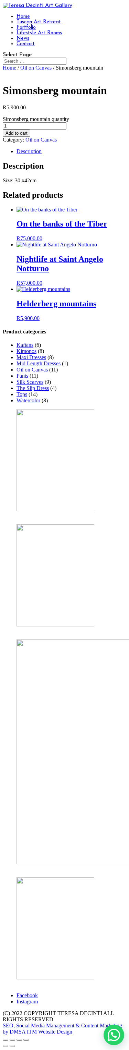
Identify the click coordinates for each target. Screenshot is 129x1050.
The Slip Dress (33, 388)
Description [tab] (29, 151)
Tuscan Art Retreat (39, 22)
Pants (22, 376)
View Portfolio (33, 984)
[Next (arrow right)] (12, 1046)
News (23, 38)
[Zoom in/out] (5, 1040)
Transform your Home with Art (50, 631)
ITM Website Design (49, 1032)
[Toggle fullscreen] (12, 1040)
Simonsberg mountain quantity (36, 119)
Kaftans (25, 345)
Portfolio (26, 27)
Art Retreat (29, 868)
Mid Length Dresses (39, 363)
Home (23, 16)
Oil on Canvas (36, 68)
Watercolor (28, 400)
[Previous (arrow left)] (5, 1046)
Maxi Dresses (31, 357)
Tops (22, 394)
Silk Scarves (30, 382)
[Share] (19, 1040)
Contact (26, 44)
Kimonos (26, 351)
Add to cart (17, 133)
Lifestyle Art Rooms (39, 33)
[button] (114, 1035)
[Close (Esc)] (26, 1040)
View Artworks (33, 515)
